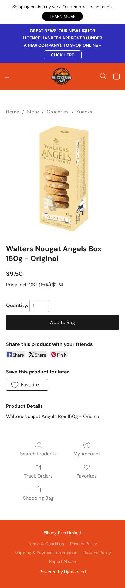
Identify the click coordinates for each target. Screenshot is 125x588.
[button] (62, 16)
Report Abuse (62, 561)
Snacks (84, 112)
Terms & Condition (46, 543)
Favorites (86, 476)
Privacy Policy (83, 543)
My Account (86, 454)
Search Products (38, 454)
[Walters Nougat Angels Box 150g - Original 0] (62, 178)
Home (12, 112)
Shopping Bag (38, 498)
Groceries (58, 112)
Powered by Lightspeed (62, 571)
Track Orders (38, 476)
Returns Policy (97, 552)
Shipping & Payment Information (45, 552)
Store (33, 112)
